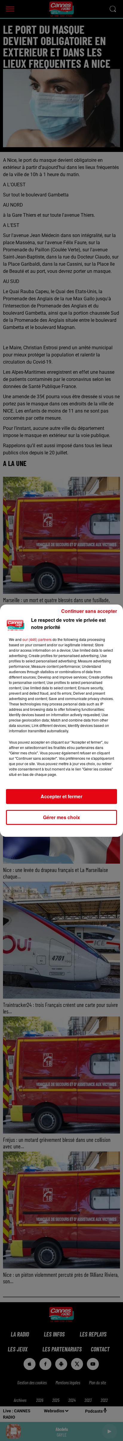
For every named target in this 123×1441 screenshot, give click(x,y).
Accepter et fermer (61, 796)
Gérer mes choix (61, 817)
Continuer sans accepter (89, 611)
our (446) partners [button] (37, 639)
